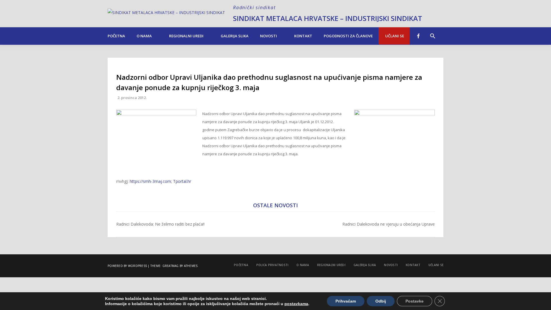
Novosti (268, 35)
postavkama (296, 303)
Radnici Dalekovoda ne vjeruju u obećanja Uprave (388, 224)
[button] (433, 33)
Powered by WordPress (127, 266)
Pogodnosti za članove (348, 35)
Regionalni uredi (186, 35)
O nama (144, 35)
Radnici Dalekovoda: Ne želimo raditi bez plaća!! (160, 224)
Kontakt (303, 35)
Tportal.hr (182, 181)
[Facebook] (418, 35)
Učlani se (394, 35)
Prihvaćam (345, 301)
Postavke (415, 301)
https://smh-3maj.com (150, 181)
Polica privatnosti (272, 265)
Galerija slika (235, 35)
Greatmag (170, 266)
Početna (116, 35)
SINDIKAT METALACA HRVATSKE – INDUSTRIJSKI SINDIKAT (327, 18)
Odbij (380, 301)
